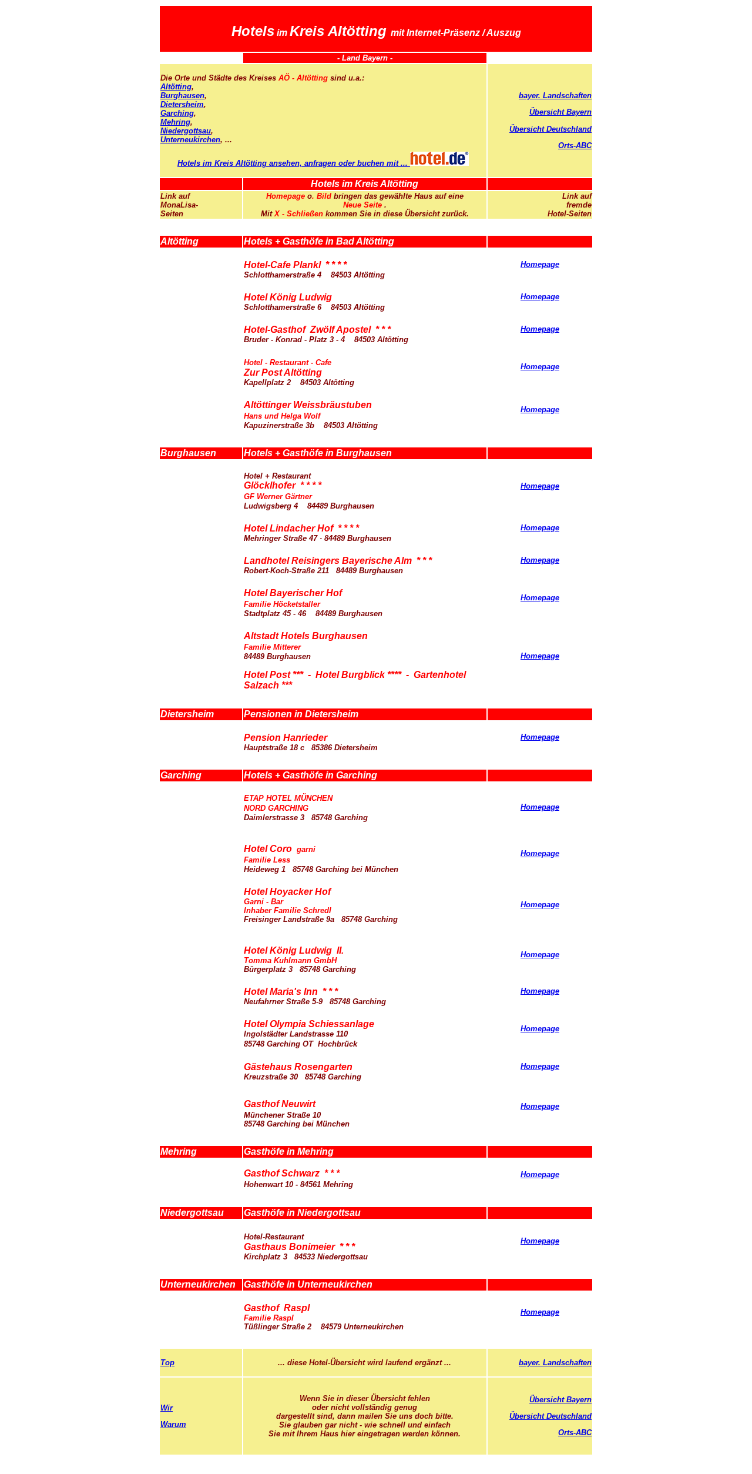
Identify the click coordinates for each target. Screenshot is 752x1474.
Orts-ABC (575, 145)
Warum (173, 1424)
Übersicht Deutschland (550, 129)
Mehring (175, 122)
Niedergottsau (185, 130)
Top (167, 1362)
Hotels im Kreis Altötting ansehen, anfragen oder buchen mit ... (293, 163)
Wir (166, 1407)
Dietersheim (182, 104)
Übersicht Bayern (560, 112)
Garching (177, 113)
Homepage (540, 264)
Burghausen (182, 95)
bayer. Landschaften (555, 95)
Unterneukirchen (190, 139)
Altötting (176, 86)
